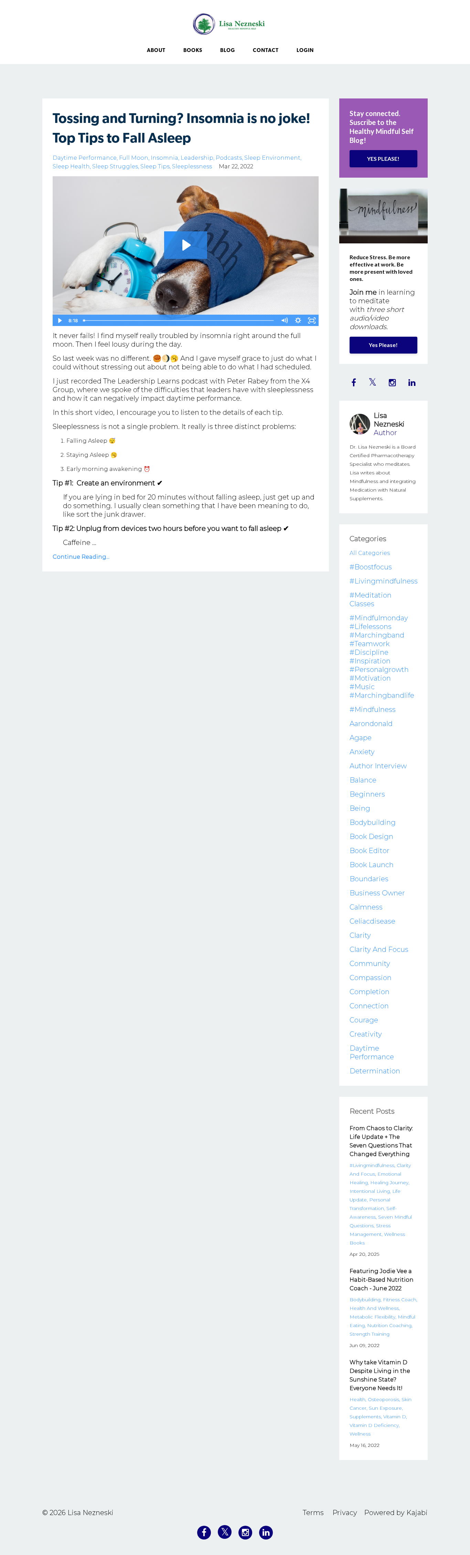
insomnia (164, 158)
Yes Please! (383, 345)
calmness (366, 907)
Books (192, 50)
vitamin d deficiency (374, 1425)
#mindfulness (373, 709)
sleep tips (155, 166)
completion (369, 992)
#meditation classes (371, 599)
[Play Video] (59, 320)
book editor (369, 851)
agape (361, 738)
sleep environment (272, 158)
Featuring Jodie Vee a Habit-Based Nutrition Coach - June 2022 (382, 1280)
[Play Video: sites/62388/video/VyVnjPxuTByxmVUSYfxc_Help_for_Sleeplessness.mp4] (185, 245)
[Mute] (284, 320)
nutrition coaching (389, 1325)
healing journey (389, 1182)
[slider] (179, 320)
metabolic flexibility (372, 1317)
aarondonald (371, 723)
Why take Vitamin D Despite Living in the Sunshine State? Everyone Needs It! (380, 1375)
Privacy (344, 1513)
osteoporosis (383, 1399)
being (360, 808)
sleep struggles (115, 166)
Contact (266, 50)
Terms (313, 1513)
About (156, 50)
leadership (197, 158)
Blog (227, 50)
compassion (371, 978)
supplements (365, 1416)
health (357, 1399)
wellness (360, 1434)
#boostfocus (371, 567)
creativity (366, 1034)
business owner (377, 893)
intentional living (370, 1191)
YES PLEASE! (383, 158)
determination (375, 1071)
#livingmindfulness (384, 581)
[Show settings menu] (298, 320)
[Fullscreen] (312, 320)
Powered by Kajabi (396, 1513)
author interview (378, 766)
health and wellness (374, 1308)
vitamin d (394, 1416)
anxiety (362, 752)
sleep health (71, 166)
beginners (367, 794)
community (370, 963)
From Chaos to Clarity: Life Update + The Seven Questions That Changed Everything (381, 1141)
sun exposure (385, 1408)
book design (371, 836)
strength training (369, 1334)
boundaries (369, 879)
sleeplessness (192, 166)
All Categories (370, 553)
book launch (372, 865)
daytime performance (85, 158)
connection (369, 1006)
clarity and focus (379, 949)
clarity (360, 935)
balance (363, 780)
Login (305, 50)
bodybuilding (373, 822)
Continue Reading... (81, 557)
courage (364, 1020)
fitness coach (399, 1299)
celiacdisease (372, 921)
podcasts (229, 158)
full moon (133, 158)
